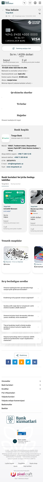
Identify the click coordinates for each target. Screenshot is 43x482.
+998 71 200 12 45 (24, 154)
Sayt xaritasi (28, 466)
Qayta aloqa (33, 463)
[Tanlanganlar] (30, 3)
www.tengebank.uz (14, 167)
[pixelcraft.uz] (21, 474)
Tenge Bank (9, 13)
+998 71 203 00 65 (21, 157)
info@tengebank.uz (15, 164)
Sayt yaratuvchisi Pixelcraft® (21, 471)
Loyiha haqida (9, 463)
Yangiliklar (21, 463)
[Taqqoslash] (24, 3)
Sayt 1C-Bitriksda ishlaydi (21, 478)
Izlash (15, 466)
